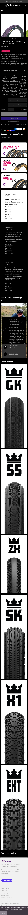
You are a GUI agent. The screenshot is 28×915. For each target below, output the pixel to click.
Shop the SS (8, 211)
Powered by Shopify (5, 905)
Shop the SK (8, 214)
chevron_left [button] (1, 301)
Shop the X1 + (8, 251)
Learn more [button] (21, 909)
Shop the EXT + (9, 253)
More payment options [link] (14, 121)
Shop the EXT (8, 218)
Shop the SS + (8, 246)
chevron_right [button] (4, 301)
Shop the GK (8, 209)
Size (2, 100)
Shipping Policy (5, 888)
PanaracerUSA (8, 903)
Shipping (3, 47)
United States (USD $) (8, 901)
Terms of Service (5, 895)
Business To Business (6, 897)
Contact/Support (5, 886)
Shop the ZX (8, 213)
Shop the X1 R (8, 290)
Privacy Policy (4, 893)
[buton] (8, 901)
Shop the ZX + (8, 248)
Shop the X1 (8, 216)
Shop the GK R (8, 283)
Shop (7, 10)
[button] (14, 330)
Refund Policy (4, 890)
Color (2, 105)
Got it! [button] (3, 913)
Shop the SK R (8, 288)
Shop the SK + (8, 250)
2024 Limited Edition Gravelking (19, 10)
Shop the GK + (8, 244)
